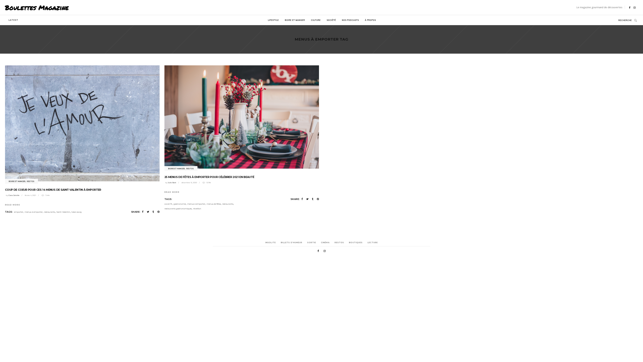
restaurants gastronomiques (178, 208)
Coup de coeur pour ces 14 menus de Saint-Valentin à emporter (53, 189)
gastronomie (179, 204)
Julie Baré (172, 183)
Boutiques (356, 242)
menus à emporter (34, 212)
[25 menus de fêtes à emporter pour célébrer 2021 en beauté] (241, 117)
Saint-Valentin (63, 212)
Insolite (270, 242)
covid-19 (168, 204)
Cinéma (325, 242)
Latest (13, 20)
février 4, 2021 (30, 195)
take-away (77, 212)
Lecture (373, 242)
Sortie (311, 242)
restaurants (49, 212)
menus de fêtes (214, 204)
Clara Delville (13, 195)
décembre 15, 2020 (189, 183)
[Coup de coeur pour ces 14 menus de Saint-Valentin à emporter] (82, 123)
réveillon (197, 208)
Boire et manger (17, 181)
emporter (18, 212)
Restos (30, 181)
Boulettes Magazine (37, 7)
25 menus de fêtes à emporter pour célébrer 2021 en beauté (209, 177)
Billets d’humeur (291, 242)
